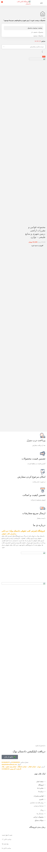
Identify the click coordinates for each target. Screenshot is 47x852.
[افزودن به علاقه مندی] (31, 223)
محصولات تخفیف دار (37, 32)
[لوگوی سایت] (23, 2)
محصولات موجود (38, 36)
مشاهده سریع (37, 223)
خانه (44, 18)
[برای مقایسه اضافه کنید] (42, 223)
